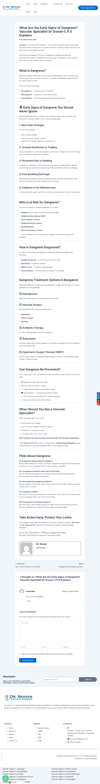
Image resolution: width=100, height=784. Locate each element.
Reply (28, 601)
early (65, 507)
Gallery (28, 12)
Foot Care (69, 4)
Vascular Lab (57, 4)
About (35, 4)
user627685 (30, 591)
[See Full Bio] (47, 548)
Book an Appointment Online (55, 533)
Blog (35, 12)
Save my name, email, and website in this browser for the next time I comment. (47, 654)
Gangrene (22, 45)
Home (28, 4)
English (14, 782)
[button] (49, 4)
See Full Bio (41, 548)
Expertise (44, 4)
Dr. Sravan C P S (34, 55)
